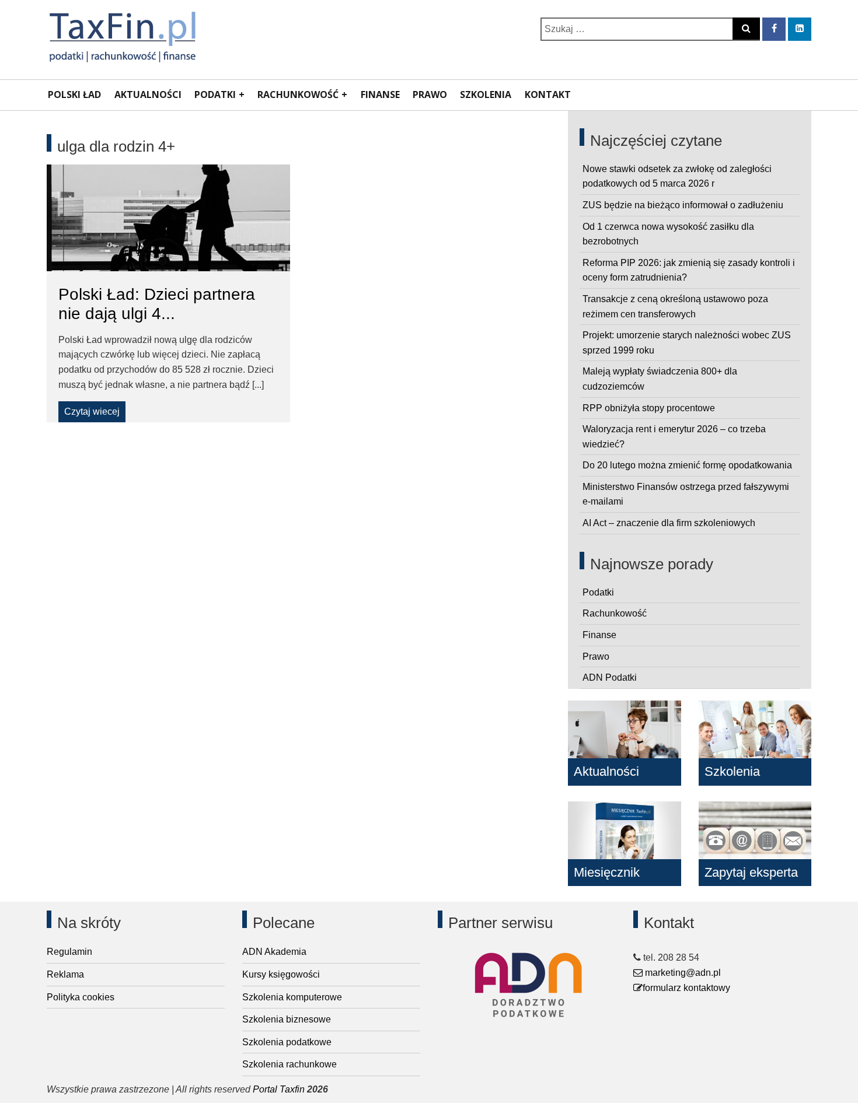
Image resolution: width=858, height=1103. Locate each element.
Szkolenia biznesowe (286, 1019)
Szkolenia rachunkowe (289, 1064)
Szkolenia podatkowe (287, 1042)
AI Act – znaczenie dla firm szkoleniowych (669, 523)
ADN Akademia (274, 952)
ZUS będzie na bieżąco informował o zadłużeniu (683, 205)
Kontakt (548, 94)
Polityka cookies (80, 997)
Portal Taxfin (279, 1089)
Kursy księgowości (281, 974)
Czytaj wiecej (92, 411)
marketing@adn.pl (682, 973)
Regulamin (69, 952)
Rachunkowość (298, 94)
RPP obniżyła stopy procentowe (649, 408)
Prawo (430, 94)
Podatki (215, 94)
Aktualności (148, 94)
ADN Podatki (610, 677)
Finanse (380, 94)
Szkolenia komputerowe (292, 997)
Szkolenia (485, 94)
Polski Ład (74, 94)
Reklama (65, 974)
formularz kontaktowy (686, 988)
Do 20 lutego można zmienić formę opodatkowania (687, 465)
